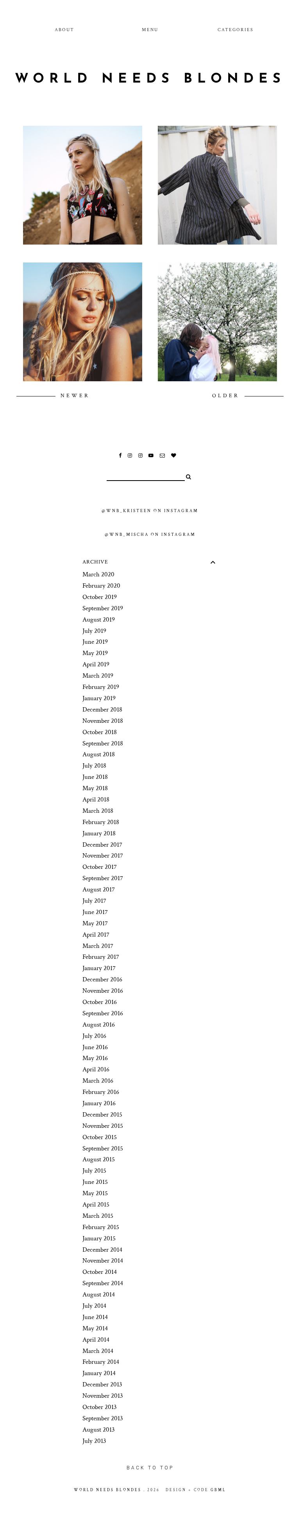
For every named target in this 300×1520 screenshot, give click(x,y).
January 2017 (99, 968)
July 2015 (94, 1170)
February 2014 (100, 1362)
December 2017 (102, 844)
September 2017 (102, 878)
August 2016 (98, 1024)
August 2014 (98, 1294)
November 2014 (102, 1260)
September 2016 (102, 1013)
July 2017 (94, 901)
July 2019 (94, 631)
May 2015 (95, 1193)
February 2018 (100, 822)
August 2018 (98, 754)
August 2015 (98, 1159)
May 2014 (95, 1328)
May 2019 (95, 653)
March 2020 (98, 574)
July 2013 (94, 1441)
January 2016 (99, 1103)
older (227, 395)
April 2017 (95, 934)
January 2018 (99, 833)
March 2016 (97, 1080)
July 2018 (94, 765)
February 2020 (101, 585)
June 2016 (95, 1047)
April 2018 (95, 799)
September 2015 (102, 1148)
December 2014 (102, 1249)
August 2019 (98, 619)
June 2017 (95, 912)
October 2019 (99, 597)
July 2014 (94, 1306)
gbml (218, 1490)
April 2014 (95, 1339)
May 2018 (95, 788)
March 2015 (97, 1216)
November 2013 (102, 1395)
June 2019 (95, 642)
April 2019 (95, 664)
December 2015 (102, 1114)
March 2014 (97, 1351)
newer (75, 395)
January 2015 (99, 1238)
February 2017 (100, 957)
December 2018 (102, 709)
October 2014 (99, 1272)
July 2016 (94, 1036)
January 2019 (99, 698)
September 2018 (102, 743)
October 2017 (99, 867)
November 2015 (102, 1126)
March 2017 (97, 946)
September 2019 (102, 608)
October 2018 (99, 732)
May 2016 (95, 1058)
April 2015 (95, 1204)
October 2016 (99, 1002)
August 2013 (98, 1429)
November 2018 (102, 721)
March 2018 (97, 811)
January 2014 (99, 1373)
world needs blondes (150, 79)
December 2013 (102, 1384)
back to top (150, 1468)
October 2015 (99, 1137)
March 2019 (97, 675)
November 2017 (102, 855)
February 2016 (100, 1092)
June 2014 (95, 1317)
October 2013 (99, 1407)
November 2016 (102, 990)
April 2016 (95, 1069)
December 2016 (102, 979)
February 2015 (100, 1227)
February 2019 (100, 687)
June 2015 (95, 1182)
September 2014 (102, 1283)
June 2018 (95, 777)
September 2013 (102, 1418)
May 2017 (95, 923)
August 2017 (98, 889)
